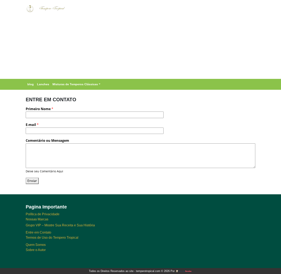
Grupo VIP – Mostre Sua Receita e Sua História (60, 225)
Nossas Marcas (37, 219)
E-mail (32, 124)
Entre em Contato (38, 232)
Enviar (32, 180)
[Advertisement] (140, 48)
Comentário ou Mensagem (47, 140)
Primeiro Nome (39, 109)
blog (30, 84)
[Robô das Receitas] (183, 271)
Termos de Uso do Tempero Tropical (52, 237)
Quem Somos (36, 244)
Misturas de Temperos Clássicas (75, 84)
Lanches (43, 84)
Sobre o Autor (36, 250)
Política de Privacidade (42, 214)
